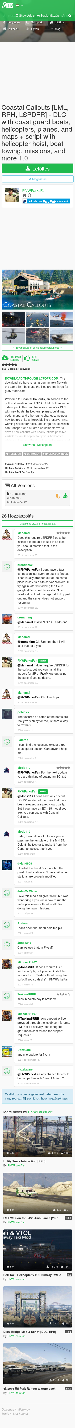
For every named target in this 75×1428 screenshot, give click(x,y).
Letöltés (40, 168)
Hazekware (25, 1069)
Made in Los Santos (15, 1414)
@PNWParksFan (28, 569)
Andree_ (23, 923)
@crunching (26, 641)
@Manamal (25, 622)
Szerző (42, 660)
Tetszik (35, 360)
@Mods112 (25, 796)
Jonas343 (24, 943)
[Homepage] (24, 195)
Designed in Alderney (16, 1409)
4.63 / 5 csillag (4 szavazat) (16, 369)
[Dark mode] (63, 15)
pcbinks (23, 712)
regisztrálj (19, 1098)
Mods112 (23, 767)
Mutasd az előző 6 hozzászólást (37, 523)
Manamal (23, 533)
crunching (24, 617)
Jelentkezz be (54, 1094)
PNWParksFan (34, 190)
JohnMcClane (27, 891)
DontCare (24, 1050)
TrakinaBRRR (26, 994)
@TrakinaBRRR (28, 1018)
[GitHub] (29, 195)
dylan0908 (24, 863)
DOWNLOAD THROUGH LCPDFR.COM (31, 378)
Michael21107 (27, 962)
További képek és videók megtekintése (37, 347)
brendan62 (25, 565)
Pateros (22, 740)
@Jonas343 (25, 967)
